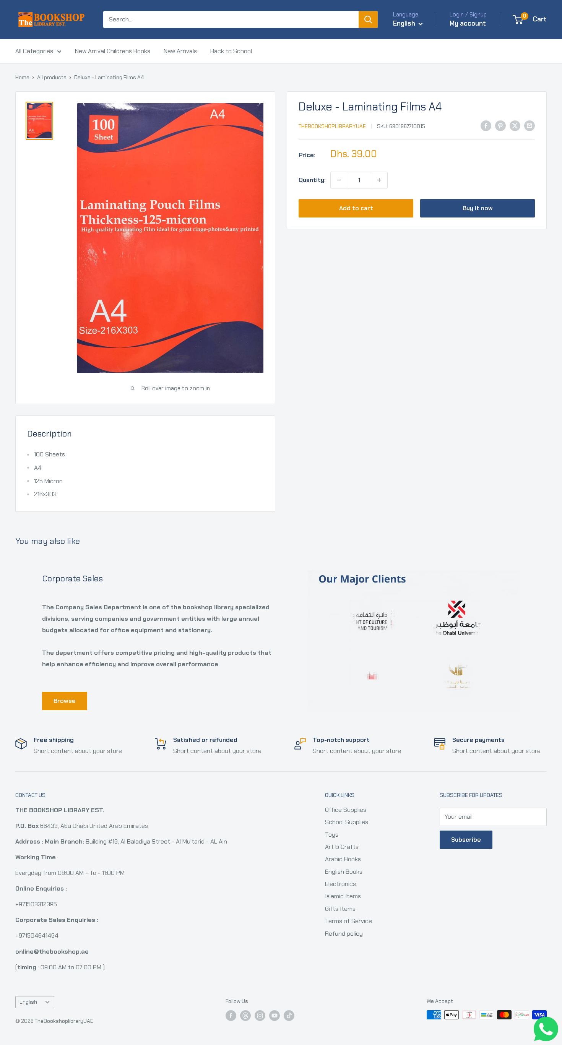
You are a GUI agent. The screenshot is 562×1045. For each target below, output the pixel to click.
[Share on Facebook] (486, 125)
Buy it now (478, 208)
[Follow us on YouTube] (274, 1015)
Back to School (231, 51)
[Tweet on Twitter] (515, 125)
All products (52, 77)
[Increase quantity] (379, 180)
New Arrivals (180, 51)
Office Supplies (345, 810)
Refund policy (344, 934)
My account (468, 23)
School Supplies (346, 822)
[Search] (368, 19)
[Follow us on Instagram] (260, 1015)
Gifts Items (340, 909)
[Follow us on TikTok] (289, 1015)
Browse (65, 701)
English (28, 1002)
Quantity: (312, 180)
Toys (331, 835)
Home (22, 77)
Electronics (340, 884)
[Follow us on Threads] (245, 1015)
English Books (343, 872)
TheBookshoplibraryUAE (332, 126)
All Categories (34, 51)
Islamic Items (343, 896)
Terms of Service (348, 921)
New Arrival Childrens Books (112, 51)
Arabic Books (343, 859)
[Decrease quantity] (339, 180)
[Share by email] (529, 125)
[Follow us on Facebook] (231, 1015)
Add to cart (356, 208)
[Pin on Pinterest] (500, 125)
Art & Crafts (342, 847)
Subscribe (466, 840)
